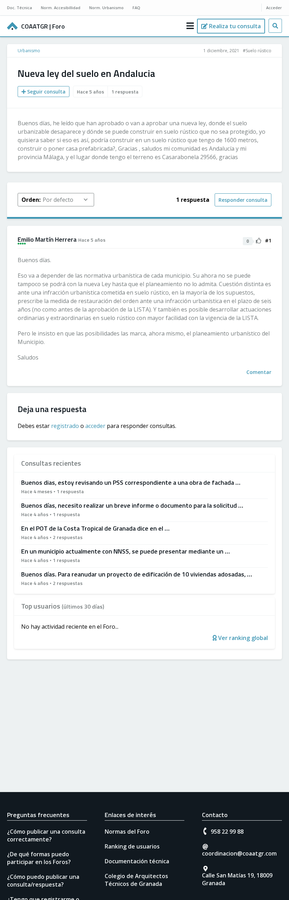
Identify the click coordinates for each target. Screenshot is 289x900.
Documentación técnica (137, 861)
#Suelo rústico (257, 51)
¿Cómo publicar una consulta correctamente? (46, 835)
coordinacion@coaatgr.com (239, 853)
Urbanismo (29, 51)
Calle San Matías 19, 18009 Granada (237, 879)
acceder (95, 426)
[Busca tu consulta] (275, 26)
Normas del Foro (127, 831)
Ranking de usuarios (132, 846)
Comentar (258, 372)
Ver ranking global (242, 638)
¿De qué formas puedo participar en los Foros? (39, 858)
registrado (65, 426)
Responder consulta (243, 200)
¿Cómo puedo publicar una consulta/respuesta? (43, 880)
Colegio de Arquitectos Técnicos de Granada (136, 880)
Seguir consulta (46, 91)
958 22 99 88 (227, 831)
